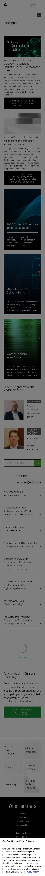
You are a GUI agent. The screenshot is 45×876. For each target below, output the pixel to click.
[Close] (41, 841)
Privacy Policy (32, 872)
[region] (22, 857)
